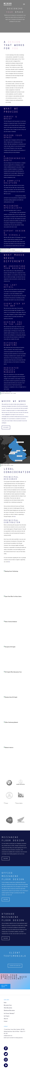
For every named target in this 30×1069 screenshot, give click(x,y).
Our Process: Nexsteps (9, 1013)
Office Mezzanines (8, 1008)
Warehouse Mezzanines (9, 1010)
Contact (5, 1021)
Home (5, 1002)
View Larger (15, 580)
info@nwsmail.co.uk (8, 1035)
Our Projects (6, 1016)
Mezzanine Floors (8, 1005)
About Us (6, 1018)
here (15, 516)
